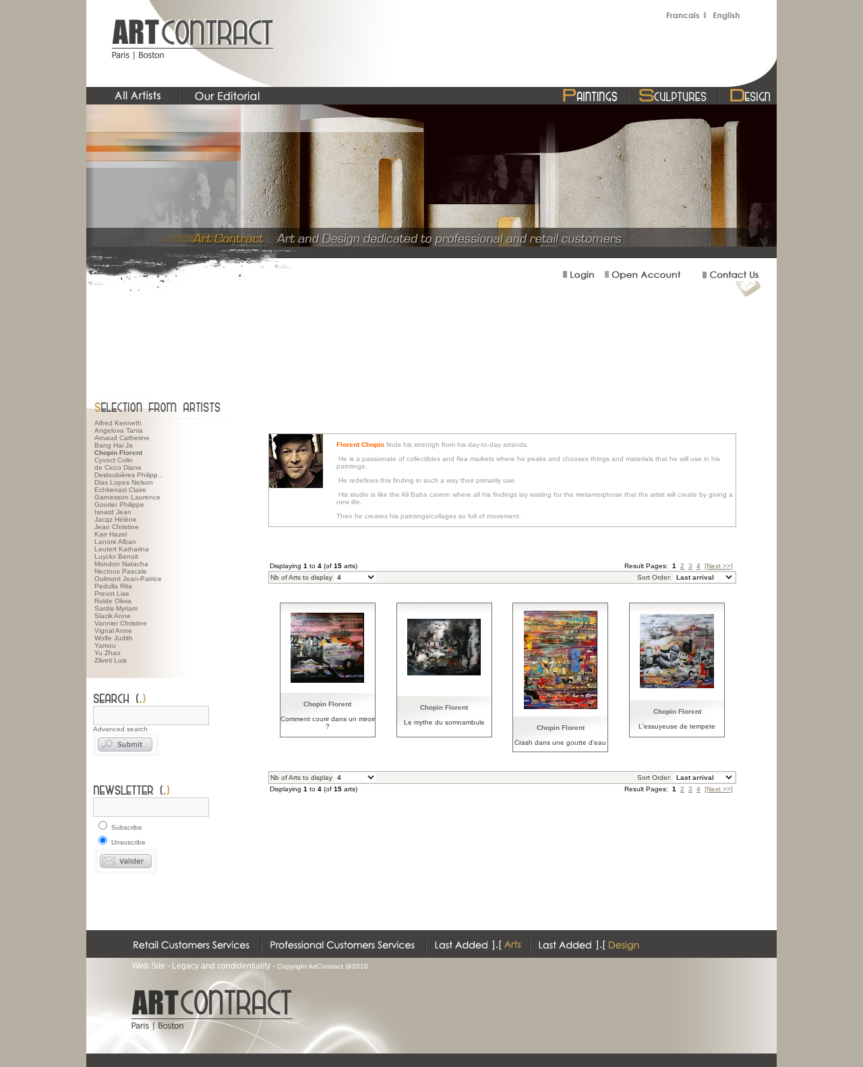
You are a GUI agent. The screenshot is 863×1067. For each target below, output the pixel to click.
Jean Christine (116, 526)
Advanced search (120, 729)
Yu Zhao (107, 653)
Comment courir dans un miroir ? (327, 722)
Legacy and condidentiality (221, 966)
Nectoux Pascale (120, 571)
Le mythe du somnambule (444, 722)
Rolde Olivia (112, 601)
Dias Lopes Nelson (123, 482)
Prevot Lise (111, 593)
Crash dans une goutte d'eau (560, 742)
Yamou (105, 645)
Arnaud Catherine (122, 437)
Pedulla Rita (113, 586)
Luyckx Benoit (116, 556)
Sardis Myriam (116, 608)
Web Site (148, 966)
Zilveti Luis (110, 660)
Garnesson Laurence (127, 497)
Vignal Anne (113, 630)
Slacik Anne (112, 615)
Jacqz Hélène (115, 519)
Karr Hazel (110, 534)
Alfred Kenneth (118, 423)
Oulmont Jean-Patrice (128, 578)
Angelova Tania (118, 430)
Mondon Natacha (121, 564)
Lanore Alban (115, 541)
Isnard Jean (112, 512)
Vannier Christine (120, 623)
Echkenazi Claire (120, 489)
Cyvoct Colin (113, 460)
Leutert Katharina (121, 549)
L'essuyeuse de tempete (676, 726)
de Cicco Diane (118, 467)
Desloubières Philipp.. (128, 475)
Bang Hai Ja (113, 445)
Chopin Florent (327, 704)
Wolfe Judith (113, 638)
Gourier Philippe (119, 504)
